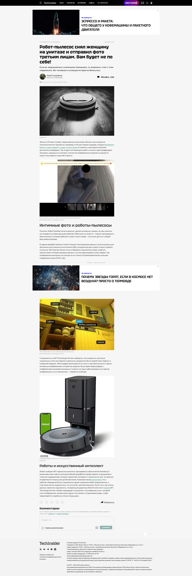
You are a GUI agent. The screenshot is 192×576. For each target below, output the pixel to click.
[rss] (41, 549)
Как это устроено (53, 82)
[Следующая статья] (96, 534)
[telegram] (48, 549)
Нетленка (45, 82)
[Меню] (41, 3)
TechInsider (50, 3)
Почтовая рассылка (142, 3)
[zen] (51, 549)
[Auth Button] (151, 3)
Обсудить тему (107, 77)
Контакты (43, 559)
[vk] (44, 549)
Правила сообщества (47, 555)
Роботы (66, 82)
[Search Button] (147, 3)
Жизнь (61, 82)
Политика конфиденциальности (50, 557)
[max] (55, 549)
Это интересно (44, 42)
